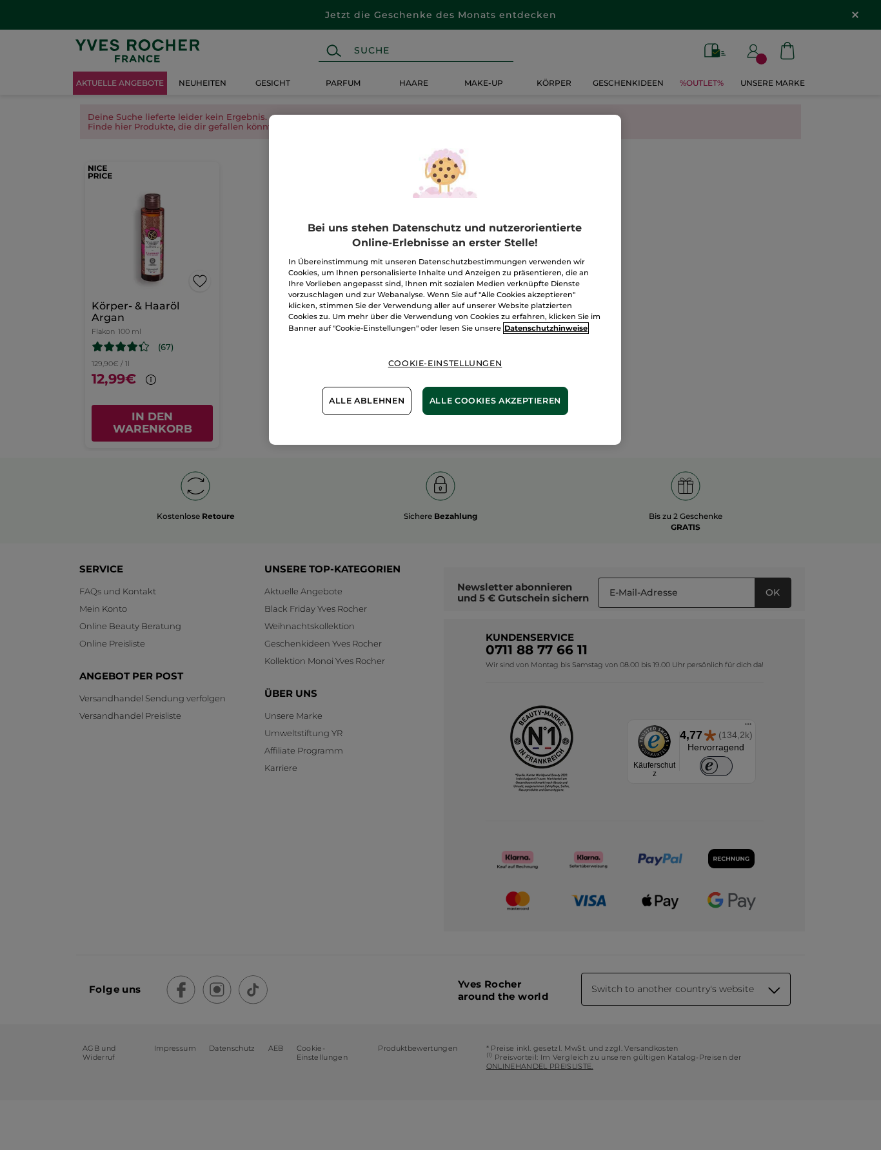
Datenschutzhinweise (546, 328)
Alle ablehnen (366, 400)
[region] (445, 279)
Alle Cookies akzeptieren (495, 400)
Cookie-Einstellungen (445, 363)
